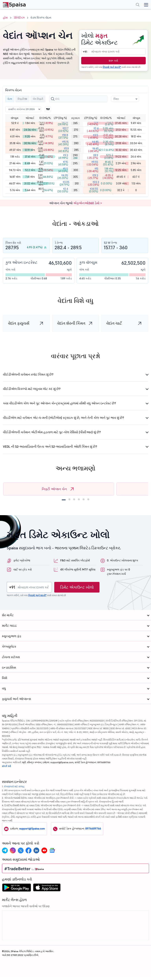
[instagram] (13, 850)
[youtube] (44, 850)
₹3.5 (93, 136)
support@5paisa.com (32, 828)
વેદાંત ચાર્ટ (114, 323)
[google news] (52, 850)
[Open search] (138, 5)
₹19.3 (93, 176)
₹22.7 (63, 129)
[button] (125, 99)
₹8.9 (92, 156)
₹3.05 (64, 183)
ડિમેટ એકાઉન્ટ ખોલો (77, 587)
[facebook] (28, 850)
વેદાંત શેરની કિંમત (71, 323)
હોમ (5, 17)
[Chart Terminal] (48, 109)
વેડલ (9, 98)
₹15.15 (63, 143)
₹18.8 (63, 136)
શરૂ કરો (113, 60)
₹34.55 (93, 190)
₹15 (92, 170)
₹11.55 (92, 163)
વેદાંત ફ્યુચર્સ (18, 323)
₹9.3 (63, 156)
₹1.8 (92, 123)
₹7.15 (63, 163)
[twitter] (21, 850)
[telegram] (5, 850)
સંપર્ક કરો (6, 766)
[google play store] (16, 888)
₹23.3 (93, 183)
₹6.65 (93, 149)
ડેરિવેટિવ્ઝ (19, 17)
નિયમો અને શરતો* (112, 67)
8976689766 (93, 828)
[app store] (47, 888)
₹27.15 (63, 123)
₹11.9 (63, 149)
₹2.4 (93, 129)
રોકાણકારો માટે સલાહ (14, 786)
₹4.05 (62, 176)
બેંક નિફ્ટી (38, 98)
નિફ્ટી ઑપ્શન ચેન (54, 489)
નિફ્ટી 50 (22, 98)
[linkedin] (36, 850)
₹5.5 (63, 170)
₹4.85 (93, 143)
